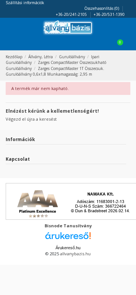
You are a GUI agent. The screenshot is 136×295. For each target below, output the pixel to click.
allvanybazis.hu (75, 253)
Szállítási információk (25, 2)
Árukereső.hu (68, 247)
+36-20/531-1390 (109, 14)
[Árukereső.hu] (68, 238)
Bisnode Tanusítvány (68, 225)
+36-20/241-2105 (72, 14)
